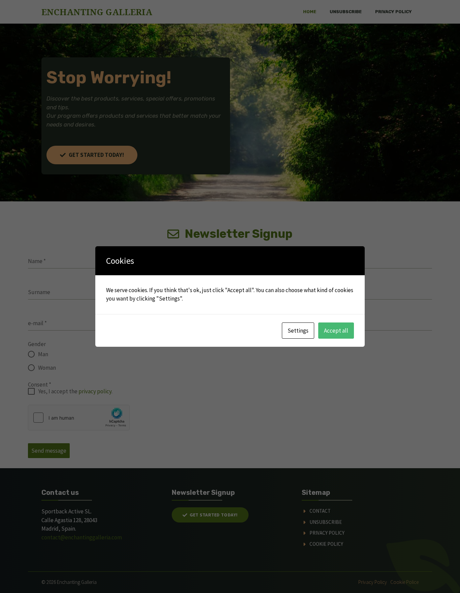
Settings (298, 330)
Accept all (336, 330)
